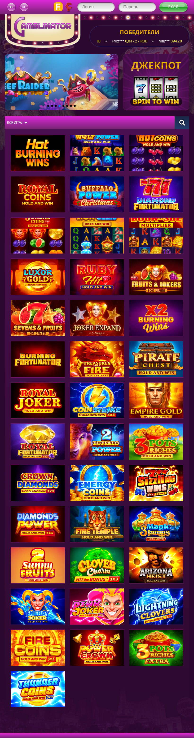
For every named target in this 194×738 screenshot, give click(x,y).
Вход (173, 7)
